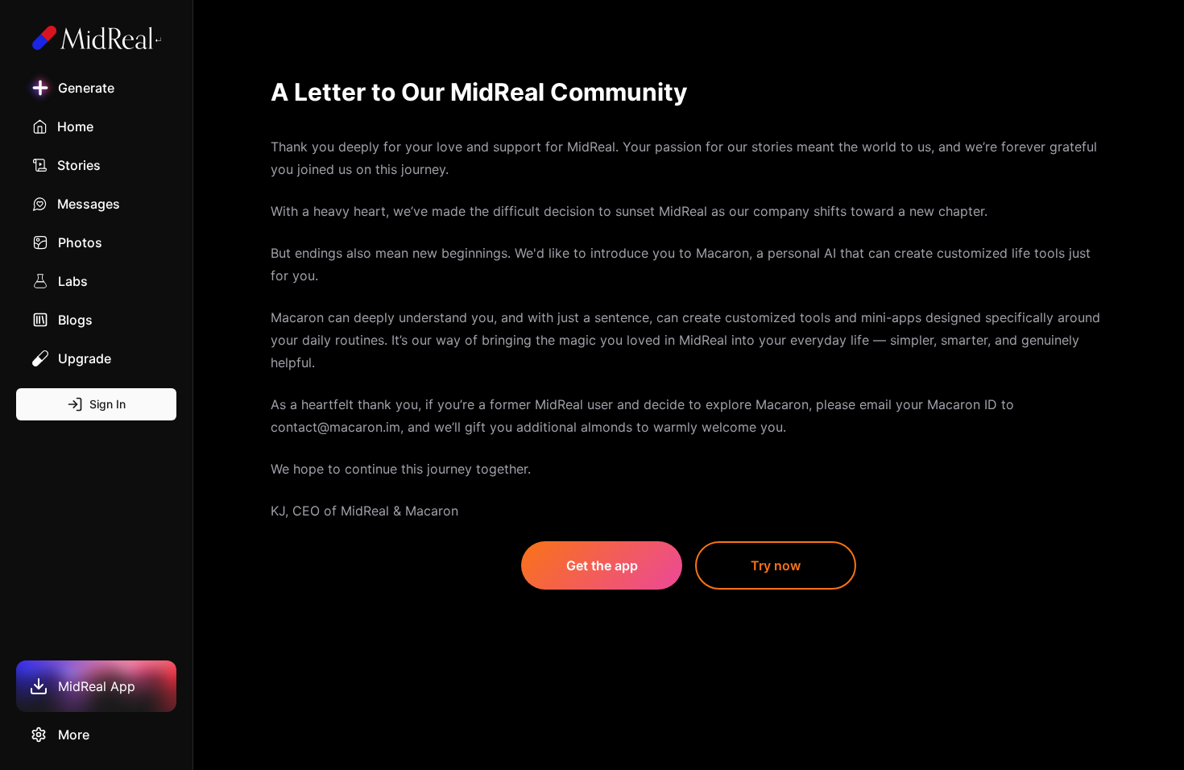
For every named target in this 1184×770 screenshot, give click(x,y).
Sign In (107, 404)
